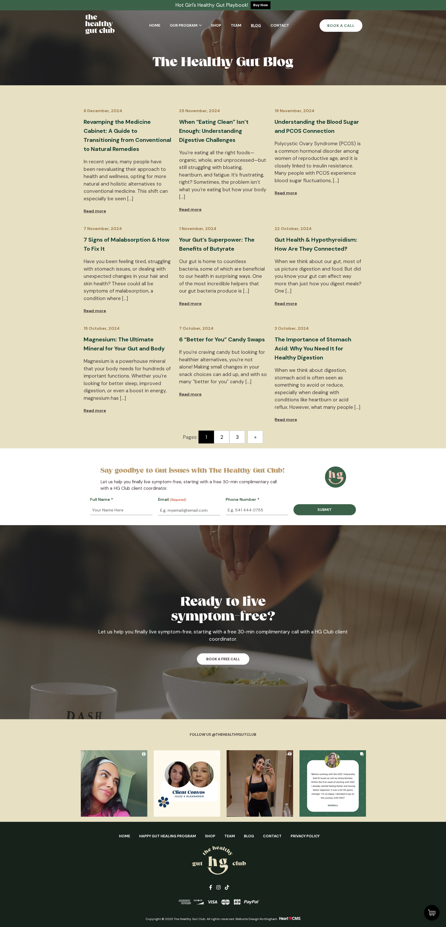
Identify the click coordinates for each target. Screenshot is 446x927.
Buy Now (260, 5)
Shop (216, 25)
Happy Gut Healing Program (167, 836)
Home (154, 25)
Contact (279, 25)
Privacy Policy (305, 836)
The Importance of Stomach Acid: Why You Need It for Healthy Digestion (313, 348)
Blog (256, 25)
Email (172, 499)
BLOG (249, 836)
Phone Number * (242, 499)
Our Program (183, 25)
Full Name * (101, 499)
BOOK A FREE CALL (223, 659)
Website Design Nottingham (256, 919)
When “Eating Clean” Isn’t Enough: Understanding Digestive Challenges (214, 131)
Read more (95, 211)
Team (236, 25)
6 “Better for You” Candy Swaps (222, 339)
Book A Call (341, 25)
